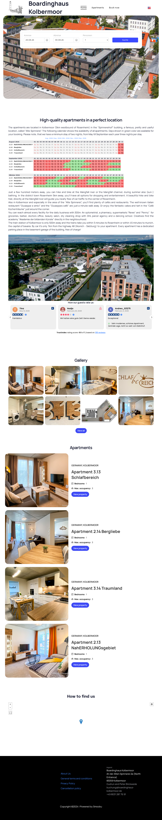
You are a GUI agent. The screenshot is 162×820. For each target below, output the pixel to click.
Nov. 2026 (74, 138)
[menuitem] (83, 7)
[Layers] (151, 704)
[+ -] (81, 724)
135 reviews (100, 332)
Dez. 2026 (82, 138)
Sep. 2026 (57, 138)
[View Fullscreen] (10, 712)
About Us (65, 773)
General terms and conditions (76, 778)
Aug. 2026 (49, 138)
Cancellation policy (71, 788)
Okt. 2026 (65, 138)
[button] (152, 317)
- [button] (10, 707)
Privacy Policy (68, 783)
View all (81, 430)
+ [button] (10, 704)
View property (80, 494)
